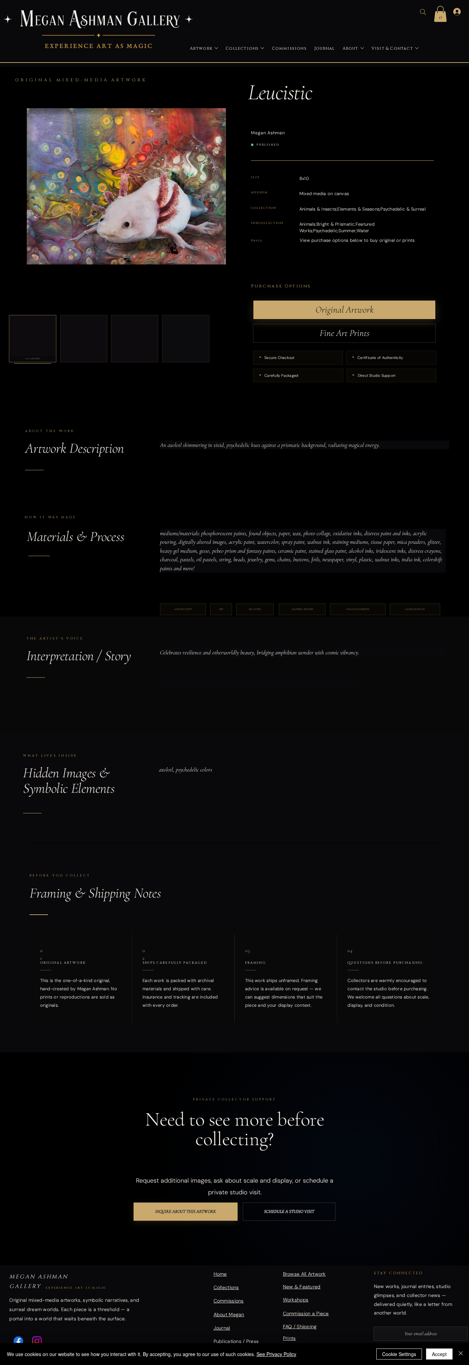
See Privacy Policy (276, 1354)
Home (220, 1274)
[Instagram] (37, 1341)
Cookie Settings (399, 1354)
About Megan (229, 1314)
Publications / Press (236, 1341)
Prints (289, 1338)
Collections (226, 1287)
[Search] (423, 12)
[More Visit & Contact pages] (417, 48)
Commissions (229, 1301)
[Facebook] (18, 1341)
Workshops (296, 1300)
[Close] (461, 1354)
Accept (439, 1354)
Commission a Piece (306, 1313)
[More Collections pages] (262, 48)
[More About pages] (362, 48)
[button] (440, 14)
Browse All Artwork (304, 1274)
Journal (222, 1328)
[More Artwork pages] (216, 48)
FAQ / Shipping (300, 1326)
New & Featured (302, 1287)
